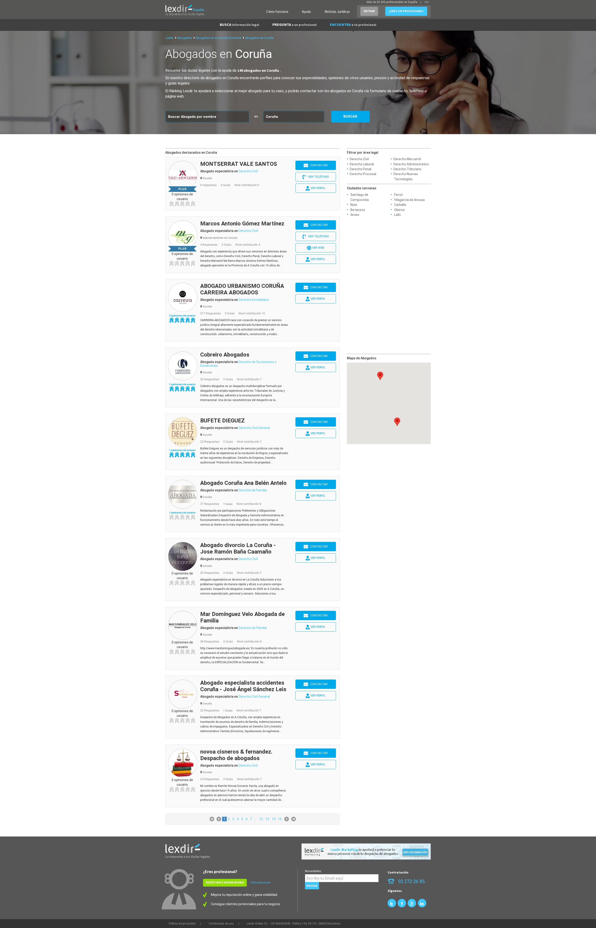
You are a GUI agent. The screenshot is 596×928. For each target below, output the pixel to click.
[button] (380, 376)
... (255, 819)
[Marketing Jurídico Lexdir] (366, 851)
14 (273, 819)
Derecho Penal (360, 169)
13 (267, 819)
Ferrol (398, 195)
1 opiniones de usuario (182, 384)
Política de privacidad (182, 923)
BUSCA (239, 24)
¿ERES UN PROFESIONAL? (406, 11)
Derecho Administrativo (411, 164)
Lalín (397, 215)
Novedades (313, 871)
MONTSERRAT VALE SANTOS (238, 164)
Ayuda (306, 11)
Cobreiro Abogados (224, 354)
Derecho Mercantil (407, 159)
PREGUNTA (294, 24)
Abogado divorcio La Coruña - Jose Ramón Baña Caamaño (238, 548)
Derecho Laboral (362, 164)
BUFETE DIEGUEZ (222, 420)
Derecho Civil (359, 159)
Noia (353, 205)
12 (261, 819)
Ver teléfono (317, 176)
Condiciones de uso (221, 923)
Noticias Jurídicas (337, 11)
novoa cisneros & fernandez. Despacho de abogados (236, 754)
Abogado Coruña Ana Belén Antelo (243, 483)
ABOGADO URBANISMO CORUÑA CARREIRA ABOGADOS (242, 289)
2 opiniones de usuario (182, 315)
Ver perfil (317, 188)
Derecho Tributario (407, 169)
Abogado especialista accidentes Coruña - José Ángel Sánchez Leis (243, 686)
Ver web (317, 247)
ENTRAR (369, 11)
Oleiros (399, 210)
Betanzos (357, 210)
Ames (354, 215)
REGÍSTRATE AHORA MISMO (225, 882)
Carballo (400, 205)
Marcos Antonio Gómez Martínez (242, 223)
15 (280, 819)
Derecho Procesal (363, 174)
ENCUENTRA (353, 24)
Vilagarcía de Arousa (409, 200)
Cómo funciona (277, 11)
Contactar (318, 165)
